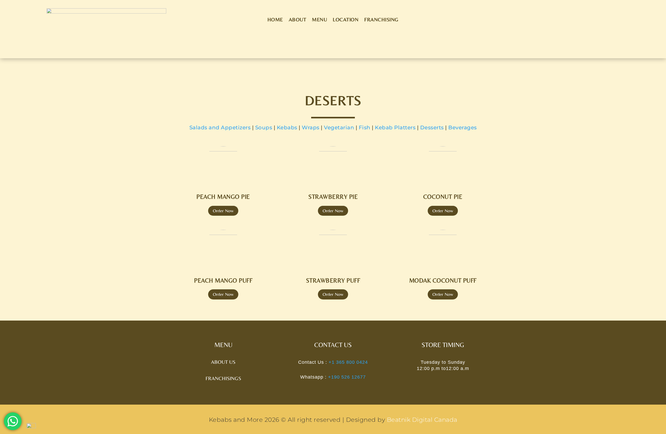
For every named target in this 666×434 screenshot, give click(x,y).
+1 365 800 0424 (347, 362)
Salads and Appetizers (220, 127)
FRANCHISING (381, 20)
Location (345, 20)
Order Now (223, 210)
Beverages (462, 127)
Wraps (310, 127)
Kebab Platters (395, 127)
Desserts (432, 127)
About (297, 20)
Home (275, 20)
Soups (263, 127)
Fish (364, 127)
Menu (319, 20)
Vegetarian (339, 127)
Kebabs (287, 127)
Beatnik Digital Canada (422, 419)
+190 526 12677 (346, 377)
